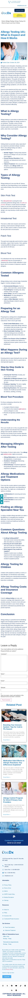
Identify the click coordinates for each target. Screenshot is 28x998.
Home (3, 21)
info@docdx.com (21, 5)
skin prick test (7, 201)
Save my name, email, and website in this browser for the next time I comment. (12, 696)
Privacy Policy (9, 969)
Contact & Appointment (14, 840)
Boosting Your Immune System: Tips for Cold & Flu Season (12, 727)
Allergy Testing (10, 21)
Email (3, 680)
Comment (4, 654)
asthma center (7, 454)
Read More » (6, 740)
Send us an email (14, 843)
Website (3, 687)
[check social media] (3, 985)
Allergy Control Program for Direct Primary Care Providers (13, 800)
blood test (5, 260)
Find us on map (14, 831)
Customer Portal (20, 10)
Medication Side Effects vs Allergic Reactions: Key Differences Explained (13, 763)
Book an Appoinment (19, 15)
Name (3, 674)
